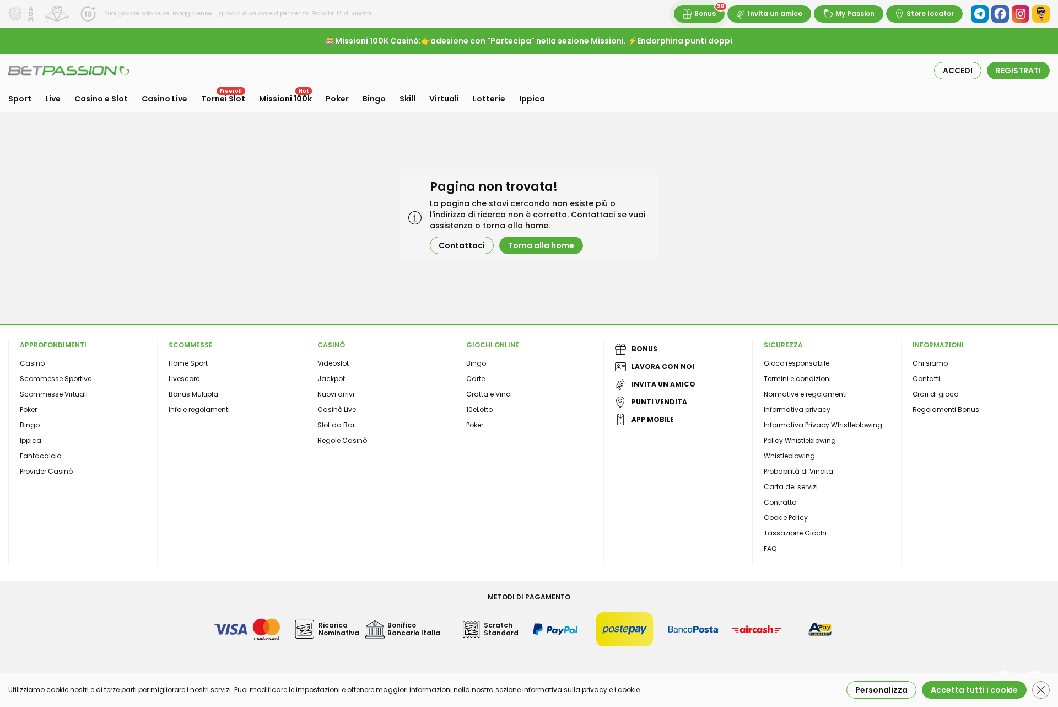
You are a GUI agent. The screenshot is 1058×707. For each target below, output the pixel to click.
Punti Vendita (659, 401)
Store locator (930, 13)
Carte (475, 378)
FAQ (770, 548)
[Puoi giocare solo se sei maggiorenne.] (88, 14)
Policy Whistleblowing (800, 440)
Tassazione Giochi (795, 533)
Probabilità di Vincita (798, 471)
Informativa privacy (797, 409)
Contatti (926, 378)
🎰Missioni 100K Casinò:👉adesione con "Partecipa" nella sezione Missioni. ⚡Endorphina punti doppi (529, 40)
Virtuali (444, 98)
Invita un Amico (663, 384)
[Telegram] (980, 14)
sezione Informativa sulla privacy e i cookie (567, 689)
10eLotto (479, 409)
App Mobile (652, 419)
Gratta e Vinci (489, 394)
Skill (407, 98)
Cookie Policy (786, 517)
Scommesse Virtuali (54, 394)
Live (53, 98)
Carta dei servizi (791, 486)
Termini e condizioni (797, 378)
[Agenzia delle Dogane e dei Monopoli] (21, 14)
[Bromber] (1041, 14)
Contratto (780, 502)
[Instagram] (1020, 14)
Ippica (532, 98)
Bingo (374, 98)
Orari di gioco (935, 394)
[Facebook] (1000, 14)
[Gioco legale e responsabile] (57, 14)
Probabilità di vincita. (341, 13)
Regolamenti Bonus (946, 409)
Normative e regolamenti (805, 394)
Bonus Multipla (193, 394)
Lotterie (489, 98)
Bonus (705, 13)
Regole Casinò (342, 440)
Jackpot (331, 378)
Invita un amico (775, 13)
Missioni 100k (285, 98)
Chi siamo (930, 363)
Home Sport (188, 363)
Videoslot (333, 363)
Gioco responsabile (796, 363)
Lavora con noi (662, 366)
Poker (337, 98)
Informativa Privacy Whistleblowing (823, 425)
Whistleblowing (789, 455)
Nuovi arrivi (335, 394)
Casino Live (164, 98)
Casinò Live (336, 409)
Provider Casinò (46, 471)
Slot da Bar (336, 425)
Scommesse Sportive (55, 378)
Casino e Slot (101, 98)
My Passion (855, 13)
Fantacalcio (40, 455)
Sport (19, 98)
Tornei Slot (223, 98)
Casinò (32, 363)
